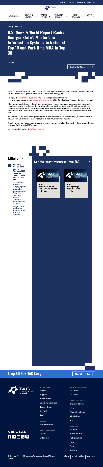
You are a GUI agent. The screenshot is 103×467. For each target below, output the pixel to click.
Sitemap (67, 456)
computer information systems (42, 100)
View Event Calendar (46, 424)
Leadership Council (76, 438)
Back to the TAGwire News (80, 67)
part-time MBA (23, 97)
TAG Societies (74, 390)
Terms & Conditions (78, 456)
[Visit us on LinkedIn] (14, 436)
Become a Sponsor (46, 407)
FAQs (41, 415)
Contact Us (91, 2)
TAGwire (43, 433)
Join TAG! (43, 390)
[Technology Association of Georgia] (51, 8)
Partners (72, 446)
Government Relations (77, 404)
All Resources (44, 438)
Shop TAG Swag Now (82, 374)
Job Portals (43, 411)
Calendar (63, 2)
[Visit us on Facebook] (10, 436)
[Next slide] (89, 162)
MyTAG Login (80, 2)
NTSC (71, 420)
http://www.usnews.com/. (37, 129)
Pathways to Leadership (77, 412)
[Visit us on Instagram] (27, 436)
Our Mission (74, 429)
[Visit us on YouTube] (19, 436)
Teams (72, 442)
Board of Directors (76, 433)
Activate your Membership (48, 403)
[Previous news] (22, 158)
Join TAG (71, 2)
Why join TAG (44, 394)
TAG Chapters (74, 394)
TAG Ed (72, 408)
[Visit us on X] (23, 436)
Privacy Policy (90, 456)
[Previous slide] (87, 162)
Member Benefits (45, 398)
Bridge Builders (75, 416)
